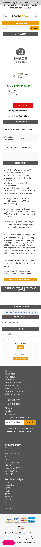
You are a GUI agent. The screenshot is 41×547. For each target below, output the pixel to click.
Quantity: (12, 90)
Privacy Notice (12, 388)
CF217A (8, 499)
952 (7, 456)
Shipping (9, 408)
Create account (21, 358)
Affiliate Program (13, 394)
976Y (7, 502)
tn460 (7, 493)
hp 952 (8, 496)
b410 (7, 459)
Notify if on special (17, 110)
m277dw (9, 473)
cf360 (7, 488)
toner (7, 482)
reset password (20, 343)
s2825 (8, 465)
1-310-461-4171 (13, 404)
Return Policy (11, 385)
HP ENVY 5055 (12, 453)
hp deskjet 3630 (12, 468)
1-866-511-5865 (13, 400)
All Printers (10, 373)
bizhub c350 (11, 471)
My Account (10, 376)
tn (6, 447)
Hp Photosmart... (13, 462)
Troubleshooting (13, 382)
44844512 (9, 508)
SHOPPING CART (20, 317)
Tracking (9, 411)
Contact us (10, 414)
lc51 (7, 491)
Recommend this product (20, 279)
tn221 (7, 505)
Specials (9, 371)
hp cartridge (11, 485)
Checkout (9, 379)
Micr (7, 450)
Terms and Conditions (15, 391)
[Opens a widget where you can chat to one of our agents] (8, 543)
